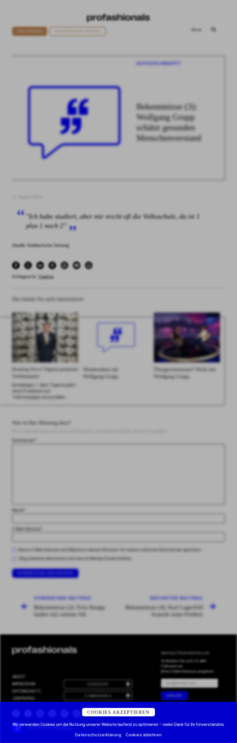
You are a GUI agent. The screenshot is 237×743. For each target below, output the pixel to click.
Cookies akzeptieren (118, 712)
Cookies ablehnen (144, 735)
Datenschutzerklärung (98, 735)
